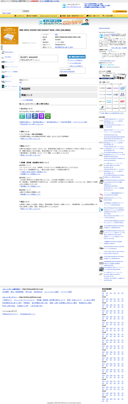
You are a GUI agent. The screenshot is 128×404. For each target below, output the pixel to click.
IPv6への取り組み (116, 48)
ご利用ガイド (32, 16)
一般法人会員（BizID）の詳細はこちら (34, 172)
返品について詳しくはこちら (30, 209)
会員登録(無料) (35, 1)
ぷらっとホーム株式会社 (110, 34)
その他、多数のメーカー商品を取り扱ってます (112, 113)
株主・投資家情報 (17, 292)
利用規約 (27, 303)
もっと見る (110, 49)
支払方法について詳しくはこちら (32, 124)
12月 (103, 299)
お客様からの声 (22, 306)
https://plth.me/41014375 (67, 71)
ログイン (42, 1)
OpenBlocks (38, 292)
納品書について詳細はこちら (30, 194)
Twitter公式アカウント (10, 314)
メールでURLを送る (75, 63)
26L (20, 82)
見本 (17, 1)
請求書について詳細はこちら (30, 186)
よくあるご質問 (107, 16)
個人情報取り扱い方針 (40, 303)
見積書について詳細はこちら (30, 174)
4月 (119, 293)
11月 (107, 299)
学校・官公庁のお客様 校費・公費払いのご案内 (97, 5)
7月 (107, 293)
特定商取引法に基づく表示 (64, 47)
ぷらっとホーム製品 (51, 292)
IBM (56, 34)
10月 (111, 299)
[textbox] (12, 11)
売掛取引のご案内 (85, 303)
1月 (107, 295)
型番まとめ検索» (6, 13)
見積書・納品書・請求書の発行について (72, 16)
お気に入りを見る (54, 1)
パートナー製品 (66, 292)
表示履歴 (47, 1)
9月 (115, 299)
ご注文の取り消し (36, 306)
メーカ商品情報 (27, 100)
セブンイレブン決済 (80, 122)
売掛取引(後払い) (25, 122)
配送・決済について (93, 16)
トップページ (19, 16)
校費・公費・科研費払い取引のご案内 (63, 303)
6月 (111, 293)
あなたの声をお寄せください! (107, 60)
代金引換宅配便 (66, 122)
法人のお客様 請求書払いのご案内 (93, 3)
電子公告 (28, 292)
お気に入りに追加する (75, 66)
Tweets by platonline (104, 28)
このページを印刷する (75, 60)
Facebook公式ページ (27, 314)
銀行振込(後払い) (39, 122)
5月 (115, 293)
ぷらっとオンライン (9, 297)
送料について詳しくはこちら (30, 138)
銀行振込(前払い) (52, 122)
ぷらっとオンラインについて (49, 16)
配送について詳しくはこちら (30, 155)
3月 (122, 293)
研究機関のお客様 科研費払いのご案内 (94, 7)
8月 (103, 293)
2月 (103, 295)
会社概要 (124, 48)
